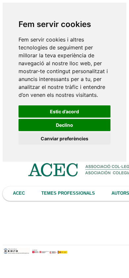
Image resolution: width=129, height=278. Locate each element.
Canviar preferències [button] (64, 138)
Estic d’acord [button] (64, 111)
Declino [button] (64, 125)
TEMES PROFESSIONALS (68, 193)
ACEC (19, 193)
